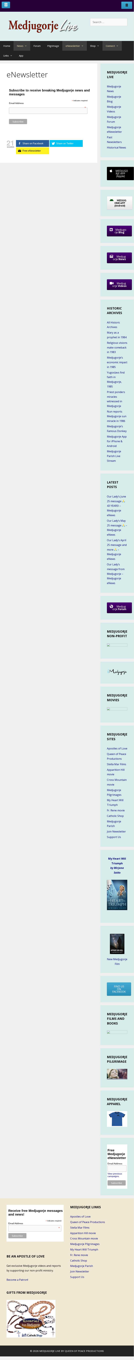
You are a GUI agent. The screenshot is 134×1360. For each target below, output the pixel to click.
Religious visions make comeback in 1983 (117, 347)
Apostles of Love (117, 748)
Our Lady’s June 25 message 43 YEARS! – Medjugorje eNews (116, 506)
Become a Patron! (17, 1280)
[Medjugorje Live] (47, 26)
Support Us (114, 837)
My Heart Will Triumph (84, 1249)
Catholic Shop (115, 816)
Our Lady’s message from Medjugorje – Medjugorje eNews (116, 574)
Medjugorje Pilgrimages (85, 1244)
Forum (37, 45)
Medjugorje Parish (81, 1266)
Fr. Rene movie (116, 810)
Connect (110, 45)
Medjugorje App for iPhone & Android (117, 441)
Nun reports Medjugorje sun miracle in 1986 (116, 416)
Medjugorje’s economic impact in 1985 (117, 362)
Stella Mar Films (116, 764)
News (20, 45)
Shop (93, 45)
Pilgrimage (53, 45)
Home (6, 45)
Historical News (116, 147)
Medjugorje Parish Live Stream (114, 456)
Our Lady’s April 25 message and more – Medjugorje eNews (117, 549)
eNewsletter (73, 45)
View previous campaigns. (115, 1175)
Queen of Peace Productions (87, 1222)
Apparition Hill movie (83, 1233)
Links (6, 55)
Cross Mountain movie (84, 1238)
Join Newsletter (116, 831)
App (21, 55)
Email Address (47, 103)
